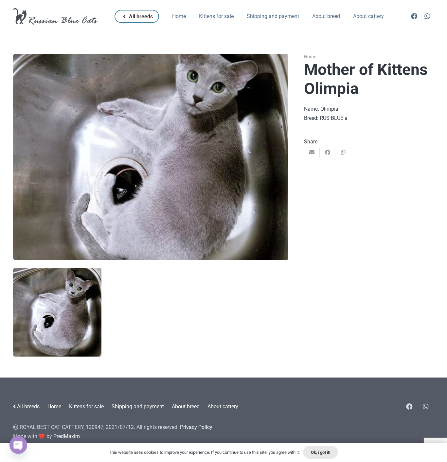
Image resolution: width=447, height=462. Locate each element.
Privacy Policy (196, 427)
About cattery (222, 406)
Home (310, 57)
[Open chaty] (18, 445)
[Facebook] (414, 16)
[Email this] (312, 152)
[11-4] (57, 312)
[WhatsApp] (427, 16)
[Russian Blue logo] (55, 16)
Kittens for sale (86, 406)
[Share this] (327, 152)
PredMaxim (66, 436)
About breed (186, 406)
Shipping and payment (138, 406)
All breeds (28, 406)
